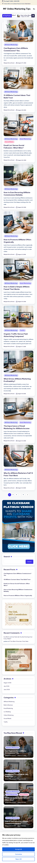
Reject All (19, 859)
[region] (18, 847)
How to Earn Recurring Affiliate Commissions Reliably (20, 15)
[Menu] (34, 8)
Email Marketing (25, 139)
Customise (18, 854)
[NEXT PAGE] (27, 494)
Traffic (22, 330)
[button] (27, 494)
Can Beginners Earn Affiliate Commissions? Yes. (17, 574)
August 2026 (7, 683)
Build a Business (8, 705)
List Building (7, 711)
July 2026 (6, 686)
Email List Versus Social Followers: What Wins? (17, 584)
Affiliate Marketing (11, 44)
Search (7, 556)
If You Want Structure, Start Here (18, 641)
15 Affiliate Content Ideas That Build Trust (17, 579)
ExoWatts (7, 637)
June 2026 (7, 689)
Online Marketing (8, 715)
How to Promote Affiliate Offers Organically (18, 595)
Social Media (9, 142)
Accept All (18, 849)
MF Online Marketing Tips (17, 8)
